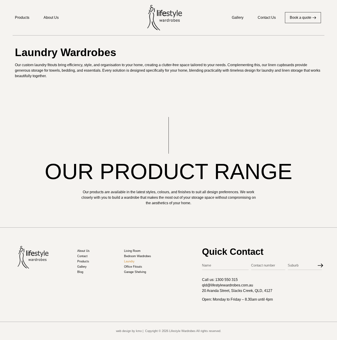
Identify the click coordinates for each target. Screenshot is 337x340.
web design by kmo (129, 331)
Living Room (132, 250)
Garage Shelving (135, 271)
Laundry (129, 261)
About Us (51, 17)
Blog (80, 271)
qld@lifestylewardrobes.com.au (227, 285)
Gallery (237, 17)
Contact (82, 256)
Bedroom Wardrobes (137, 256)
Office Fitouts (133, 266)
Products (22, 17)
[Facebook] (309, 279)
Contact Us (267, 17)
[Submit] (320, 265)
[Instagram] (319, 279)
